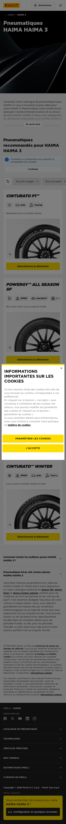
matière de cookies (19, 425)
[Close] (61, 368)
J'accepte (33, 448)
